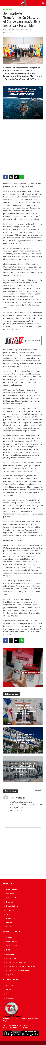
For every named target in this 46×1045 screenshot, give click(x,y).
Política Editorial (11, 946)
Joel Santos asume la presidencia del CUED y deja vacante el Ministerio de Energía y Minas (23, 709)
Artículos (9, 922)
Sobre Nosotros (12, 942)
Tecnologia (10, 910)
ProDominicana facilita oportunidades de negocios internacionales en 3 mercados (23, 738)
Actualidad (10, 894)
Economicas (8, 10)
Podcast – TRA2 (11, 958)
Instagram (10, 998)
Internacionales (11, 898)
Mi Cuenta (10, 937)
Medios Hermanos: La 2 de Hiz (17, 962)
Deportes (9, 902)
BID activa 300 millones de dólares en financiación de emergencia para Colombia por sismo (23, 767)
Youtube (9, 990)
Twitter (8, 994)
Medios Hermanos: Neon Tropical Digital (20, 966)
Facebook (9, 985)
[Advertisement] (23, 145)
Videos (8, 927)
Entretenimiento (12, 906)
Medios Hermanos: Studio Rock (17, 970)
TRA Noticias (26, 29)
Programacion (11, 889)
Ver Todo (38, 791)
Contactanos (10, 954)
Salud (8, 914)
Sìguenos (9, 975)
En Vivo (8, 950)
